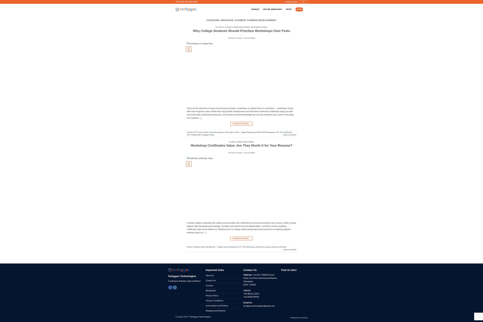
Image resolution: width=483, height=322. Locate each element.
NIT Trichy (220, 27)
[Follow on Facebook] (301, 2)
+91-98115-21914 (251, 294)
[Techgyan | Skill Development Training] (185, 9)
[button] (306, 9)
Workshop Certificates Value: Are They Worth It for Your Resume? (241, 145)
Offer (288, 9)
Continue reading (241, 124)
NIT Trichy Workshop (284, 132)
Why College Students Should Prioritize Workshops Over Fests (241, 31)
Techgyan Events (208, 135)
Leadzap (304, 318)
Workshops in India (259, 27)
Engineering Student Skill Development (261, 132)
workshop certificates (279, 247)
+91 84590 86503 (251, 297)
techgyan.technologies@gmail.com (259, 306)
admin (252, 38)
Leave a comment (289, 135)
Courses (255, 9)
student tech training (262, 247)
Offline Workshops (272, 9)
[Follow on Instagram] (305, 2)
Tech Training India (194, 135)
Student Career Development (237, 27)
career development (230, 247)
